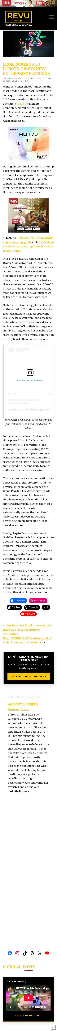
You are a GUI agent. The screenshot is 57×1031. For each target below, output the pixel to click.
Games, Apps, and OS (14, 78)
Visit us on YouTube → (28, 1015)
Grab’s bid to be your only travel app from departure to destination (28, 246)
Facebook (14, 709)
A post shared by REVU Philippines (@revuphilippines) (32, 410)
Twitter (25, 709)
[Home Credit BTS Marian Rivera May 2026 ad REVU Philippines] (28, 215)
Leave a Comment (20, 81)
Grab (21, 103)
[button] (51, 17)
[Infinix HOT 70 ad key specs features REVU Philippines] (28, 143)
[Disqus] (28, 832)
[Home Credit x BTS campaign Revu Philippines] (28, 3)
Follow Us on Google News (29, 676)
